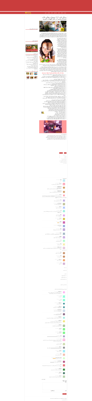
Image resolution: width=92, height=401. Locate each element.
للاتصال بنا (65, 398)
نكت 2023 (36, 75)
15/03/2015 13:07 (57, 236)
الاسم (65, 390)
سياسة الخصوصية (56, 398)
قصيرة (61, 160)
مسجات (64, 161)
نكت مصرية (32, 75)
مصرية (63, 161)
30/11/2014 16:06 (56, 259)
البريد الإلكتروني (52, 390)
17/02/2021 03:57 (58, 179)
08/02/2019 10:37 (57, 183)
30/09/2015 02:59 (58, 210)
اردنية (63, 158)
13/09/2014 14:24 (58, 313)
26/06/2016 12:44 (58, 199)
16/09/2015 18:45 (58, 214)
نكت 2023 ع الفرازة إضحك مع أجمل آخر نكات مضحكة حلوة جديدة (56, 138)
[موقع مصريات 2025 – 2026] (28, 14)
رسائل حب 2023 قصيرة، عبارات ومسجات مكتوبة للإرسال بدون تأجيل (56, 136)
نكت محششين (27, 79)
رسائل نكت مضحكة (56, 66)
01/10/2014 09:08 (56, 306)
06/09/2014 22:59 (56, 320)
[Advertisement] (46, 6)
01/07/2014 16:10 (57, 372)
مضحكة (61, 161)
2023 (65, 158)
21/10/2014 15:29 (58, 295)
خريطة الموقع (62, 398)
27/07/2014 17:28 (57, 350)
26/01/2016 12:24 (55, 203)
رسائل (62, 158)
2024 (64, 158)
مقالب (65, 162)
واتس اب (65, 163)
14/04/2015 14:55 (58, 228)
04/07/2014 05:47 (56, 368)
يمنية (63, 163)
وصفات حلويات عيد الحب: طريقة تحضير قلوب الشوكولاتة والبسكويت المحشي (32, 67)
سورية (64, 160)
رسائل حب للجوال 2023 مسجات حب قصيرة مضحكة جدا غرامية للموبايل (55, 137)
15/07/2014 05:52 (53, 357)
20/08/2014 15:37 (57, 328)
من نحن (59, 398)
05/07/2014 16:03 (58, 364)
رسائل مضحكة (65, 159)
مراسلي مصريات (52, 398)
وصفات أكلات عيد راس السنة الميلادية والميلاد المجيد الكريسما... (32, 50)
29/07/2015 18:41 (57, 221)
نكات (64, 162)
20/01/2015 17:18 (58, 243)
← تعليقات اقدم (44, 379)
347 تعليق (65, 156)
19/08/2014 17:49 (58, 335)
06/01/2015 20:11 (58, 252)
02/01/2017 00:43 (57, 194)
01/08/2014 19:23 (58, 343)
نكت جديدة (28, 75)
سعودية (62, 159)
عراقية (62, 160)
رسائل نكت (65, 157)
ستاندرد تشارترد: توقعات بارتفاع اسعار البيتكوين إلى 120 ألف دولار (33, 59)
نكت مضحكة (64, 54)
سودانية (65, 160)
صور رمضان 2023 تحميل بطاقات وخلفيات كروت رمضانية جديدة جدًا (32, 65)
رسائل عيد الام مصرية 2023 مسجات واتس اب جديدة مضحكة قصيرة (56, 139)
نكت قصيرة (61, 162)
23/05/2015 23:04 (55, 225)
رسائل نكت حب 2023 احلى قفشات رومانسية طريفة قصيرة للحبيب (56, 135)
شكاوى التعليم (34, 40)
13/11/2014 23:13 (56, 291)
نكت (52, 105)
